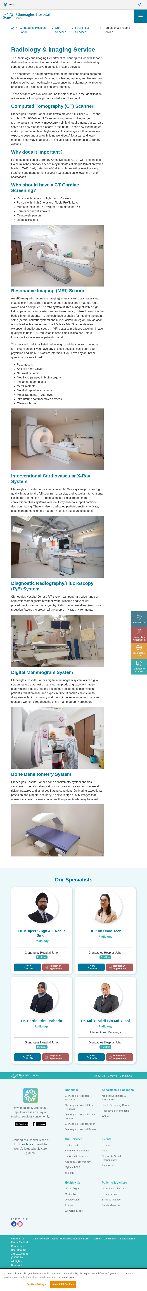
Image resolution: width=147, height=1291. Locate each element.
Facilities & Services (82, 30)
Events (106, 1145)
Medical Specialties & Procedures (114, 1097)
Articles (69, 1205)
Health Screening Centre (116, 1105)
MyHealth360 (72, 1167)
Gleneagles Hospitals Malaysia (77, 1097)
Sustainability (127, 1238)
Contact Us (126, 1075)
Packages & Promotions (115, 1110)
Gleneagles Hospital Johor (33, 30)
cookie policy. (68, 1277)
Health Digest (72, 1188)
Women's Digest (74, 1210)
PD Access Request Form (74, 1238)
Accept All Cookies (63, 1284)
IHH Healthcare (23, 1144)
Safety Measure (111, 1205)
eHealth (69, 1172)
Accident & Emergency (78, 1161)
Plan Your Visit (110, 1194)
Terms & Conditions (105, 1238)
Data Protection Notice (46, 1238)
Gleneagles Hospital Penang (81, 1129)
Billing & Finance (111, 1199)
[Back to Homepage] (12, 30)
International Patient (113, 1188)
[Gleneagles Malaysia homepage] (26, 16)
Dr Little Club (72, 1199)
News (105, 1150)
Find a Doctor (72, 1145)
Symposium (108, 1165)
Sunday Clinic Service (77, 1150)
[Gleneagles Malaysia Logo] (25, 1075)
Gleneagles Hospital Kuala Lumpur (80, 1116)
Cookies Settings (36, 1284)
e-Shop (106, 1116)
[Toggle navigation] (140, 16)
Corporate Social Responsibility (111, 1158)
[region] (73, 1279)
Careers (112, 1075)
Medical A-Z (71, 1194)
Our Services (60, 30)
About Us (99, 1075)
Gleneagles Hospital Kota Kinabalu (79, 1107)
